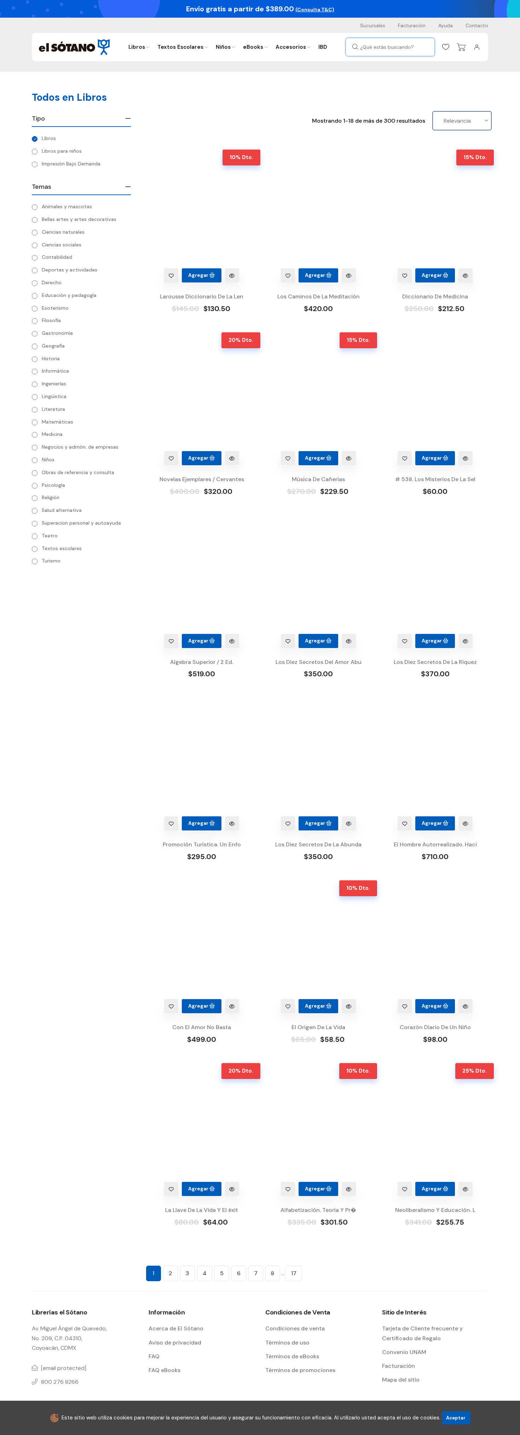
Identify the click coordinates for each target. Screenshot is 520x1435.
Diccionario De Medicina (435, 296)
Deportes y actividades (69, 270)
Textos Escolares (180, 47)
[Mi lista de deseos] (445, 47)
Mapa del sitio (401, 1379)
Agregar (198, 275)
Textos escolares (62, 548)
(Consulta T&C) (314, 9)
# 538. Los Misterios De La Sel (435, 479)
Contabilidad (57, 257)
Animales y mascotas (67, 206)
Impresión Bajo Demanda (71, 164)
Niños (223, 47)
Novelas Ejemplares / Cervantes (202, 479)
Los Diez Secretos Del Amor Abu (319, 662)
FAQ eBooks (164, 1370)
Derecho (52, 282)
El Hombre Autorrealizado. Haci (435, 844)
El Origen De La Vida (318, 1027)
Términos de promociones (300, 1370)
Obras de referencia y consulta (78, 472)
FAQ (154, 1356)
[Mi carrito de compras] (461, 47)
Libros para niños (62, 151)
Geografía (53, 346)
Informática (55, 371)
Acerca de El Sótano (176, 1328)
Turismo (51, 561)
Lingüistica (54, 396)
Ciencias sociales (61, 244)
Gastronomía (57, 333)
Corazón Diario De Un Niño (435, 1027)
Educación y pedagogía (69, 295)
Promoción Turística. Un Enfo (202, 844)
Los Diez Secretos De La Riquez (435, 662)
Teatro (50, 535)
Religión (50, 497)
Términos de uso (287, 1342)
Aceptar (456, 1418)
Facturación (412, 25)
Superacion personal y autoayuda (81, 523)
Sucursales (372, 25)
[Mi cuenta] (477, 47)
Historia (51, 358)
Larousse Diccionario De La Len (201, 296)
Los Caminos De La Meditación (318, 296)
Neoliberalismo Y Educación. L (435, 1210)
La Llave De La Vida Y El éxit (201, 1210)
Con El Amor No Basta (201, 1027)
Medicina (52, 434)
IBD (322, 47)
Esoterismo (55, 308)
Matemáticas (57, 422)
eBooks (253, 47)
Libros (136, 47)
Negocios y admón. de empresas (80, 447)
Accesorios (291, 47)
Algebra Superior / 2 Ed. (201, 662)
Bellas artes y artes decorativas (79, 219)
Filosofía (51, 320)
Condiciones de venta (295, 1328)
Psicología (53, 485)
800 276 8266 (60, 1382)
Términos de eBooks (292, 1356)
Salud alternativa (62, 510)
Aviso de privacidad (175, 1342)
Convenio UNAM (404, 1352)
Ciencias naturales (63, 232)
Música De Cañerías (318, 479)
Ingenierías (54, 383)
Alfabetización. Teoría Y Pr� (318, 1210)
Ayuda (445, 25)
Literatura (53, 409)
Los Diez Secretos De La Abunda (318, 844)
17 (293, 1273)
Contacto (477, 25)
